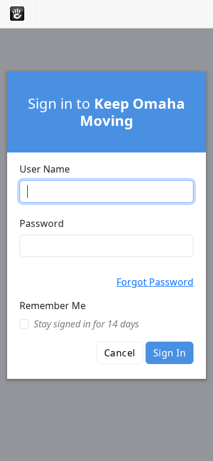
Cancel (119, 352)
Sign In (169, 352)
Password (42, 223)
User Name (45, 169)
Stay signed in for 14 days (86, 323)
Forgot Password (155, 281)
